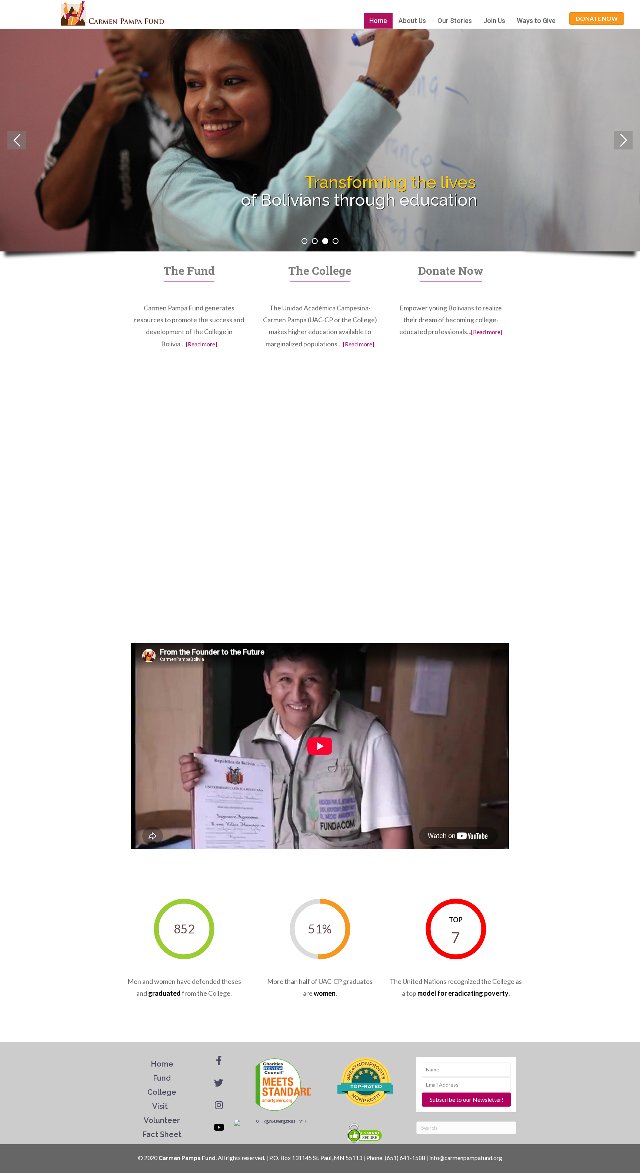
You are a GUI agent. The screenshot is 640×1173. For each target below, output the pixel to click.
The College (319, 270)
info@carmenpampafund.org (465, 1157)
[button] (596, 18)
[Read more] (201, 343)
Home (378, 20)
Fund (162, 1078)
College (161, 1092)
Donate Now (451, 270)
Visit (161, 1106)
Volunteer (162, 1120)
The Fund (189, 270)
